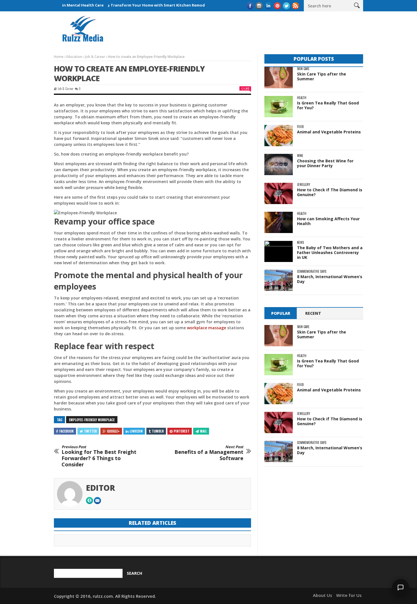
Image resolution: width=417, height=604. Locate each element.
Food (300, 127)
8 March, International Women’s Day (329, 279)
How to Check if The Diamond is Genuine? (329, 192)
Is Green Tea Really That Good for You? (328, 105)
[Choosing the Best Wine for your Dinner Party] (278, 164)
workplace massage (206, 327)
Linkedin (136, 431)
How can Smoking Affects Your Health (328, 221)
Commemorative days (311, 271)
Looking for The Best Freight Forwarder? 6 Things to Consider (99, 456)
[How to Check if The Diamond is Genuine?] (278, 193)
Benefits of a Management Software (208, 453)
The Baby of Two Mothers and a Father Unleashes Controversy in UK (330, 252)
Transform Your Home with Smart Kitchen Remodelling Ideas (156, 5)
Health (301, 98)
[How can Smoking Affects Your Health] (278, 222)
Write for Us (349, 595)
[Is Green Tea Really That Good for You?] (278, 106)
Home (59, 56)
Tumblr (158, 431)
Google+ (113, 431)
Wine (300, 156)
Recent (313, 313)
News (300, 242)
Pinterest (181, 431)
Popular (280, 313)
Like (246, 88)
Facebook (66, 431)
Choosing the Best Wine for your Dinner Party (325, 163)
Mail (203, 431)
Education (74, 56)
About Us (322, 595)
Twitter (90, 431)
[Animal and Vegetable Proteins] (278, 135)
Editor (100, 487)
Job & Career (95, 56)
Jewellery (303, 184)
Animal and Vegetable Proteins (329, 132)
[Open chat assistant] (400, 587)
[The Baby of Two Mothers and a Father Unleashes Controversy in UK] (278, 251)
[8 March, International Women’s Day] (278, 280)
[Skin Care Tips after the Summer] (278, 77)
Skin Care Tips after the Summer (321, 76)
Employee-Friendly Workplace (92, 419)
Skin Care (303, 69)
